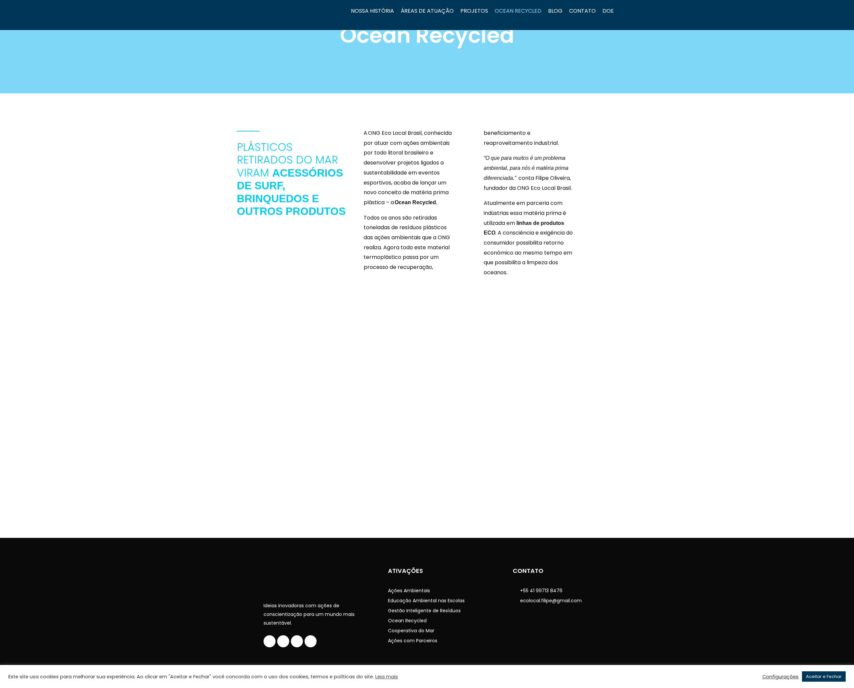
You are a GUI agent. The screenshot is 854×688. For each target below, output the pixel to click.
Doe (608, 11)
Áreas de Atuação (427, 11)
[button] (9, 414)
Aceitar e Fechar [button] (824, 676)
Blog (555, 11)
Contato (582, 11)
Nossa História (372, 11)
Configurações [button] (780, 677)
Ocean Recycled (518, 11)
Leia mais (386, 677)
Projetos (474, 11)
